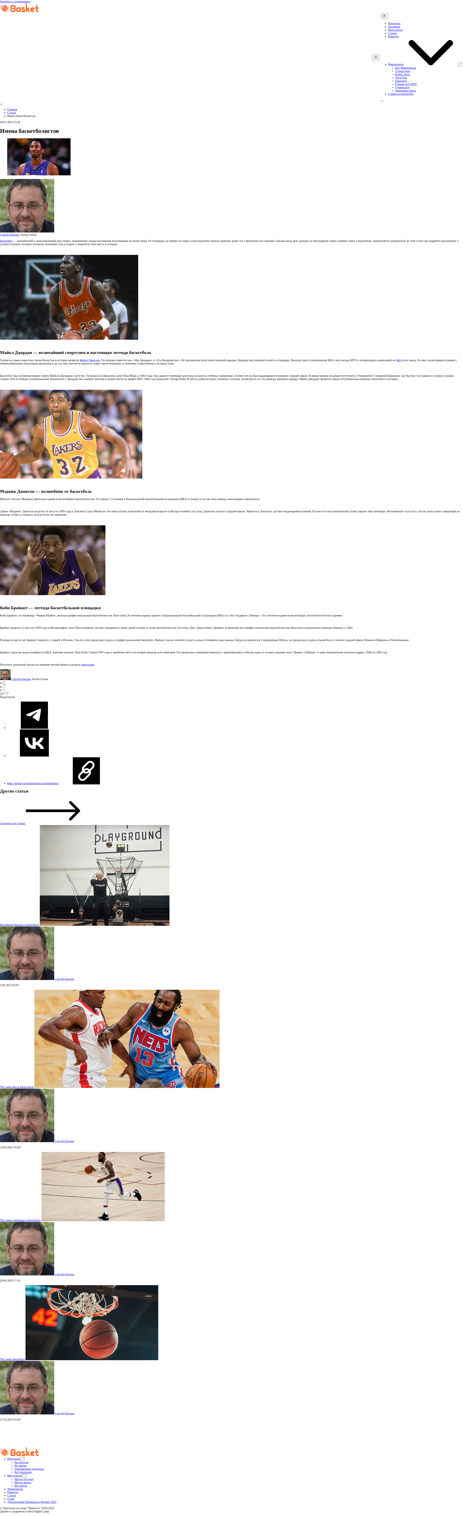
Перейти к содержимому (15, 1)
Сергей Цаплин (9, 234)
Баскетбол (6, 240)
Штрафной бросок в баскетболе (19, 924)
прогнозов (87, 664)
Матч (399, 360)
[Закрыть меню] (384, 16)
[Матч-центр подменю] (24, 1476)
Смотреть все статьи (13, 823)
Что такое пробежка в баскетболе (20, 1220)
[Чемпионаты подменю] (460, 64)
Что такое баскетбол (12, 1359)
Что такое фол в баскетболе (17, 1086)
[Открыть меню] (375, 57)
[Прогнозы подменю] (22, 1459)
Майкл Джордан (90, 360)
